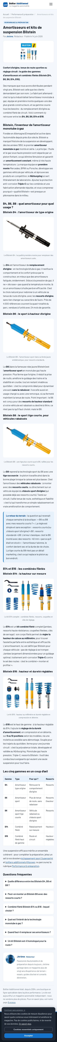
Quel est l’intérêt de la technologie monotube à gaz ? (23, 921)
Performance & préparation (22, 14)
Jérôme (9, 36)
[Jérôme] (10, 959)
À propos (11, 1002)
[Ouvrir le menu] (51, 5)
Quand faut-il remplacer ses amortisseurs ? (29, 932)
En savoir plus (25, 1024)
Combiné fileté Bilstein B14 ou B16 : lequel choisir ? (27, 908)
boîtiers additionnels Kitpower (20, 862)
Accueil (6, 14)
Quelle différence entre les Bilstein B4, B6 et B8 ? (28, 883)
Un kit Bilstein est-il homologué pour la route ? (25, 943)
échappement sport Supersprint (37, 858)
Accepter (28, 1036)
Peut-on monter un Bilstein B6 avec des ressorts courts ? (26, 896)
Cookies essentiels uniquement (28, 1029)
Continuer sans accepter (14, 1010)
